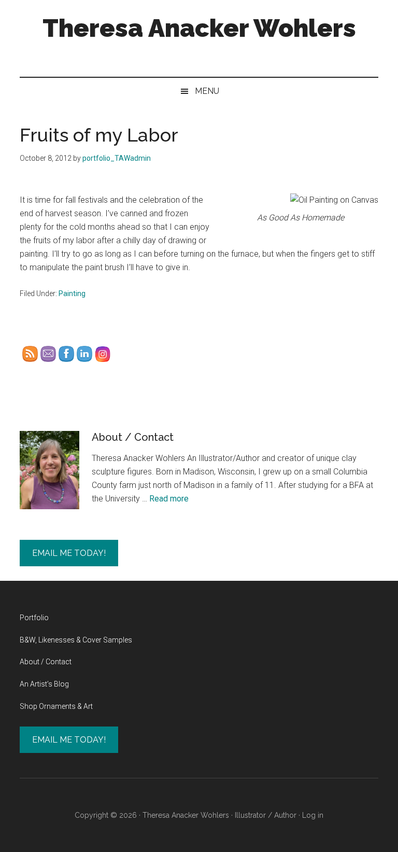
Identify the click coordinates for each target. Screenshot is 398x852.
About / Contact (133, 437)
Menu (207, 91)
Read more (169, 499)
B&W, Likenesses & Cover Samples (76, 640)
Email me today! (69, 553)
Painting (72, 293)
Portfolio (34, 617)
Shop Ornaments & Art (56, 706)
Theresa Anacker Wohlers (199, 28)
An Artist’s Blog (44, 684)
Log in (312, 815)
